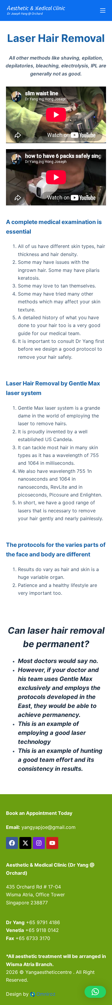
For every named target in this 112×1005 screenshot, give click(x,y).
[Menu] (102, 10)
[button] (95, 992)
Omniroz (46, 994)
